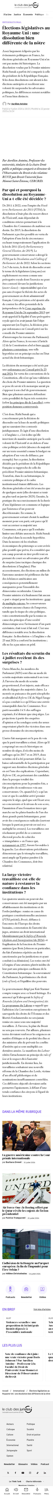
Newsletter (26, 1494)
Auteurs (10, 1424)
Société (30, 1429)
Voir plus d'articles (42, 1309)
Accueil (7, 1494)
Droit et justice (33, 1434)
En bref (16, 1494)
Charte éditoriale (34, 1481)
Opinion (9, 1456)
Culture (9, 1434)
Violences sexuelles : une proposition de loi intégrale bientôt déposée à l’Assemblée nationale (22, 1327)
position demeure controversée (20, 406)
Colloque (10, 1429)
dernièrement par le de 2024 (24, 938)
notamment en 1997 (14, 845)
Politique (39, 14)
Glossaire (23, 1464)
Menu (46, 1494)
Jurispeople (11, 1450)
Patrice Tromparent (15, 1218)
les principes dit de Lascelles (26, 402)
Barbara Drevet (13, 1162)
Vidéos (34, 1464)
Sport (29, 1450)
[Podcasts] (10, 1289)
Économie (28, 14)
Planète (30, 1440)
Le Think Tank (15, 1481)
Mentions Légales (26, 1486)
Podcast (45, 1464)
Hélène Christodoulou (16, 1273)
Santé (29, 1445)
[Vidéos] (42, 1289)
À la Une (7, 14)
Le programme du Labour (17, 1005)
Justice (17, 14)
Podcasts (37, 1494)
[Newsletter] (26, 1289)
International (18, 1391)
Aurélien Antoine (19, 104)
